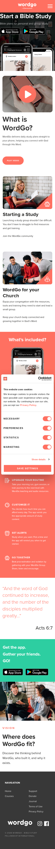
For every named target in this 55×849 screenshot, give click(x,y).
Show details (39, 459)
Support (33, 791)
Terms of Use (35, 806)
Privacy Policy (28, 405)
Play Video (13, 160)
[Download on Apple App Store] (10, 33)
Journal (33, 801)
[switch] (47, 428)
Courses (9, 796)
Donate (33, 796)
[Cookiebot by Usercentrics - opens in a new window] (38, 379)
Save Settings (27, 468)
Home (8, 791)
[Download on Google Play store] (33, 33)
